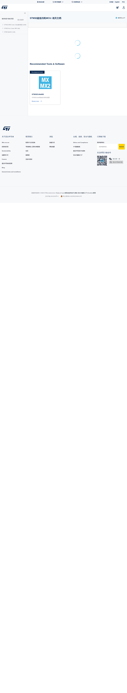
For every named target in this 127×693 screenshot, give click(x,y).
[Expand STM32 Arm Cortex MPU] (3, 28)
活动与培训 (29, 77)
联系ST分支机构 (30, 60)
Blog (3, 86)
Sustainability (6, 69)
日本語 (111, 2)
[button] (13, 7)
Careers (4, 77)
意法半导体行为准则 (79, 69)
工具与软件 (35, 7)
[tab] (31, 25)
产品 (24, 7)
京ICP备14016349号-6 (51, 114)
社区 (27, 69)
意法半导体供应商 (7, 81)
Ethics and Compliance (80, 60)
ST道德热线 (76, 65)
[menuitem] (14, 25)
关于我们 (107, 7)
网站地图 (52, 65)
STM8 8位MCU (9, 32)
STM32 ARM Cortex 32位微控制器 (15, 24)
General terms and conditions (11, 90)
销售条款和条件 (69, 111)
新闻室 (28, 73)
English (117, 2)
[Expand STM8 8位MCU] (3, 32)
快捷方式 (52, 60)
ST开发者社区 (68, 7)
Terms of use (60, 111)
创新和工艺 (5, 73)
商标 (76, 111)
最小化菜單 (21, 19)
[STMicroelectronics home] (4, 7)
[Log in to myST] (124, 7)
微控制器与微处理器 (8, 18)
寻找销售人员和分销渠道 (33, 65)
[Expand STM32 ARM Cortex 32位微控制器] (3, 24)
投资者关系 (5, 65)
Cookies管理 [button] (92, 111)
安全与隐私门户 (77, 73)
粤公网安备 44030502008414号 (72, 114)
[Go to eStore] (117, 7)
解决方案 (55, 7)
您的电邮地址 (100, 60)
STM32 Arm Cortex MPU (12, 28)
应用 (45, 7)
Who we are (5, 60)
